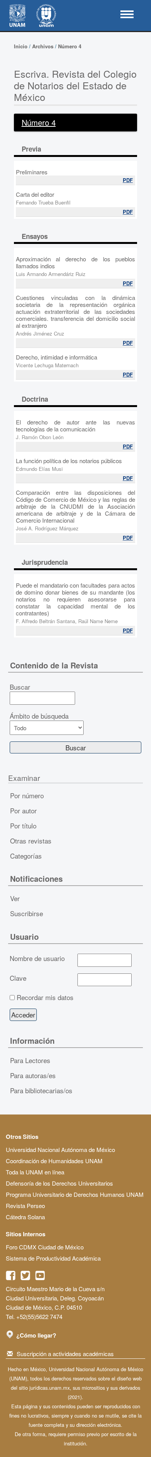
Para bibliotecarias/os (41, 1090)
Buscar (20, 687)
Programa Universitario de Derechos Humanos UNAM (75, 1194)
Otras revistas (30, 840)
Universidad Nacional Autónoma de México (60, 1149)
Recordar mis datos (45, 997)
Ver (15, 898)
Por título (23, 825)
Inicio (20, 46)
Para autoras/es (33, 1075)
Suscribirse (26, 913)
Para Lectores (30, 1060)
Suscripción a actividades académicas (65, 1354)
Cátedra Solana (25, 1217)
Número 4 (69, 46)
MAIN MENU (127, 14)
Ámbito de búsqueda (39, 716)
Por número (27, 795)
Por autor (23, 810)
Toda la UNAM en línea (35, 1172)
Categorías (26, 856)
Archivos (42, 46)
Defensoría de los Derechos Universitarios (59, 1183)
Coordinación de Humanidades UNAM (54, 1161)
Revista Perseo (25, 1205)
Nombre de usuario (37, 958)
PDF (128, 180)
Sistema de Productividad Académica (53, 1258)
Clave (18, 978)
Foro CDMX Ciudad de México (45, 1247)
